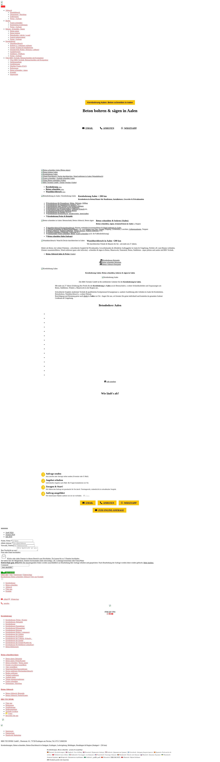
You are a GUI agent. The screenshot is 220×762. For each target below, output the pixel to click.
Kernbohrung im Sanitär (56, 212)
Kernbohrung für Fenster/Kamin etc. (19, 643)
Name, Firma (6, 541)
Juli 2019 (9, 537)
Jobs (11, 575)
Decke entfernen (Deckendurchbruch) (19, 671)
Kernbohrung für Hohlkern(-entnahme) (20, 645)
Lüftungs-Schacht (78, 209)
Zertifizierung (15, 64)
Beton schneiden (17, 577)
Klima (72, 203)
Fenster (101, 229)
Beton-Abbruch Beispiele (111, 264)
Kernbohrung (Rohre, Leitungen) (18, 632)
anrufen (108, 128)
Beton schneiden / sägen (19, 70)
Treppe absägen (79, 231)
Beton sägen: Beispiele (14, 659)
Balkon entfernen (92, 231)
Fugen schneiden (16, 23)
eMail (89, 128)
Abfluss (85, 203)
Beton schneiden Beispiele (111, 262)
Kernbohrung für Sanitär (14, 641)
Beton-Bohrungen (12, 647)
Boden (8, 21)
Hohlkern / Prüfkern (17, 54)
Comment (4, 565)
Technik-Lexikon (12, 711)
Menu (3, 6)
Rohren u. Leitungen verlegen (21, 45)
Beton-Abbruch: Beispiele (15, 693)
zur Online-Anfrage (111, 510)
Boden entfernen (12, 673)
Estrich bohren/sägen (17, 37)
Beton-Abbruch (53, 231)
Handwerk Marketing (13, 735)
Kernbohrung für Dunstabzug (58, 203)
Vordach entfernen (66, 231)
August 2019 (10, 535)
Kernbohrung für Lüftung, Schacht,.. (19, 638)
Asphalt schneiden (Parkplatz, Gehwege (61, 232)
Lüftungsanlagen (135, 229)
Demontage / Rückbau (18, 14)
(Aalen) (61, 254)
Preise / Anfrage (16, 19)
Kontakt (13, 72)
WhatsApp (130, 128)
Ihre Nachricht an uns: (9, 550)
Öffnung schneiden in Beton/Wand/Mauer (62, 229)
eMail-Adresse (7, 543)
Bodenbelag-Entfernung (19, 25)
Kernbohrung (10, 41)
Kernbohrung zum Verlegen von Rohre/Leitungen (65, 206)
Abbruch (9, 10)
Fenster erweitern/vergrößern (16, 665)
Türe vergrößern (11, 667)
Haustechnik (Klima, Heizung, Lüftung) (24, 50)
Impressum (14, 74)
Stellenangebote (16, 62)
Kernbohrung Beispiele (111, 260)
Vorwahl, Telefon (7, 546)
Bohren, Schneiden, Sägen (15, 29)
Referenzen (14, 68)
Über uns (33, 577)
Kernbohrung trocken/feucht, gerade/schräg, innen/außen (68, 214)
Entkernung (14, 17)
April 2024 (9, 533)
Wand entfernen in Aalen (112, 228)
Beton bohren (15, 33)
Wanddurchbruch (16, 43)
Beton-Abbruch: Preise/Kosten (17, 695)
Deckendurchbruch (67, 228)
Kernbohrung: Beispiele (14, 622)
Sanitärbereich (15, 52)
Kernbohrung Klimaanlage (15, 628)
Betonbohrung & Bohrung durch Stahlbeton (63, 208)
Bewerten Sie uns (12, 716)
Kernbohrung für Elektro (14, 636)
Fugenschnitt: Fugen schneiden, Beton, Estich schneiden (67, 234)
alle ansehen (111, 382)
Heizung (78, 203)
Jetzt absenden (7, 567)
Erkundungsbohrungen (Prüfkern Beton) (62, 211)
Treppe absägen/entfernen (15, 679)
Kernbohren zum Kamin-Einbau (59, 209)
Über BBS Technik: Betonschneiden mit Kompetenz (25, 58)
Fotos (87, 496)
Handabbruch (15, 12)
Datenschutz (27, 575)
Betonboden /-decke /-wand (20, 35)
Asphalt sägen (11, 677)
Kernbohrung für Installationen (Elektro (61, 205)
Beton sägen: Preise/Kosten (15, 661)
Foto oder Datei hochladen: (11, 552)
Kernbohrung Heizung (14, 630)
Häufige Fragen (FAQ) (18, 66)
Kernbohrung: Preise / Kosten (16, 620)
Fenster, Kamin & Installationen (21, 48)
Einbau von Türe (92, 229)
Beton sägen (14, 31)
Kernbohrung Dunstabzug (15, 626)
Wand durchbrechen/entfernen (16, 669)
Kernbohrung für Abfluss (15, 634)
